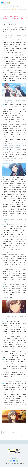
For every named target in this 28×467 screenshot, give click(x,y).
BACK (14, 432)
